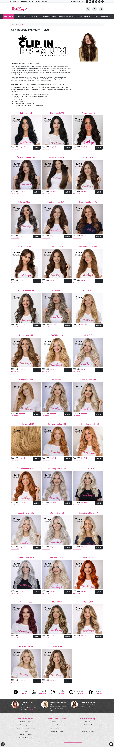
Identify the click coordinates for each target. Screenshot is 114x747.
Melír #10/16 (88, 291)
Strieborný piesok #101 (57, 468)
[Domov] (18, 9)
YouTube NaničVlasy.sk (57, 731)
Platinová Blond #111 (57, 513)
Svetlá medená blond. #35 (88, 424)
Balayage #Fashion (26, 202)
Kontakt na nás (88, 725)
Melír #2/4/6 (88, 157)
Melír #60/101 (88, 468)
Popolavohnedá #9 (26, 291)
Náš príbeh (88, 721)
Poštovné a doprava (78, 1)
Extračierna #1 (26, 113)
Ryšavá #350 (88, 557)
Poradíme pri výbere (43, 9)
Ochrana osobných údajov (26, 737)
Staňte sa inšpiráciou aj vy (57, 728)
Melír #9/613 (57, 291)
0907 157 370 (15, 1)
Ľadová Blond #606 (26, 513)
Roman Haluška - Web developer (73, 742)
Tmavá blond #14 (26, 335)
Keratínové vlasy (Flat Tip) (66, 16)
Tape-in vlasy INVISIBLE (49, 16)
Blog (76, 9)
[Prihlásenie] (101, 9)
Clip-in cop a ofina (33, 16)
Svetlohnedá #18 (26, 380)
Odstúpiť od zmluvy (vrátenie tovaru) (26, 728)
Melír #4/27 (57, 602)
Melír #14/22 (57, 646)
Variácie (36, 148)
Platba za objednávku (25, 725)
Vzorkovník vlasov (55, 9)
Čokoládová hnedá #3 (26, 157)
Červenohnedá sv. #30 (57, 424)
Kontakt (81, 9)
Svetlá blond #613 (57, 557)
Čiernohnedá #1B (57, 113)
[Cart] (94, 9)
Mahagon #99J (26, 602)
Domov (14, 24)
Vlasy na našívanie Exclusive (101, 16)
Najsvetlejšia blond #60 (88, 513)
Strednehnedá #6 (57, 246)
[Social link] (87, 1)
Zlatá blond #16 (57, 335)
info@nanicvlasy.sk (28, 1)
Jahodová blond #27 (26, 424)
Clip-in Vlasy (8, 16)
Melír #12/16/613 (26, 646)
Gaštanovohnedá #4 (57, 202)
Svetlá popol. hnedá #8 (88, 246)
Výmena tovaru (26, 731)
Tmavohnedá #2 (88, 113)
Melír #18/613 (57, 380)
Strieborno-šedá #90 (26, 557)
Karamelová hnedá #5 (88, 202)
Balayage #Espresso (57, 157)
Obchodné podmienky (26, 734)
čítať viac (31, 709)
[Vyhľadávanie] (88, 9)
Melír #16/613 (88, 335)
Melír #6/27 (88, 602)
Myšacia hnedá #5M (26, 246)
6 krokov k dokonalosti (88, 731)
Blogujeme (88, 728)
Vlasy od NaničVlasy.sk (67, 9)
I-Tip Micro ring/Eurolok (83, 16)
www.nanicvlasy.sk (42, 1)
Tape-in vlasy (19, 16)
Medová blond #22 (88, 380)
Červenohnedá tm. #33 (26, 468)
